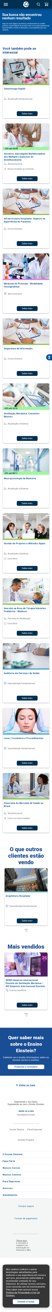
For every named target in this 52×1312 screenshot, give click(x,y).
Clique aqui (21, 1241)
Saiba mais (27, 113)
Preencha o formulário (26, 1066)
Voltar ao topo (27, 1085)
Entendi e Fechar (26, 1301)
